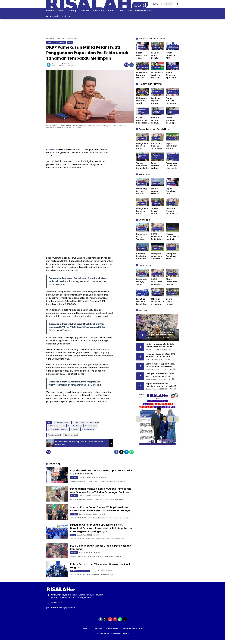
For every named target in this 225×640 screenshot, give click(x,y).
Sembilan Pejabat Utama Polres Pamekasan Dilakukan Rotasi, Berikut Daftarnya (156, 101)
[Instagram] (110, 619)
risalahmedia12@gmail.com (63, 607)
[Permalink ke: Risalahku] (49, 64)
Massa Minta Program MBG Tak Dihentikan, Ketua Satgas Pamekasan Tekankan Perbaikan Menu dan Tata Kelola (142, 75)
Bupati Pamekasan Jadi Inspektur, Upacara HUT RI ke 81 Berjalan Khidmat (142, 55)
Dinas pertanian (63, 422)
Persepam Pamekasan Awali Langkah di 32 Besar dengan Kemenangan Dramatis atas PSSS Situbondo (172, 256)
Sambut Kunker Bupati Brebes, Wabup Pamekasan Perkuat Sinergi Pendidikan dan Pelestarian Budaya (100, 509)
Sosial (69, 42)
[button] (170, 4)
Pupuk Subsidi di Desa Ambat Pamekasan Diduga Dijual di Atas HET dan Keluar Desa (172, 101)
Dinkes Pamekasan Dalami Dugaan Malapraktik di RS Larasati (172, 282)
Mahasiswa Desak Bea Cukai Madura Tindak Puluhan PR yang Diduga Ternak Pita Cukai (142, 101)
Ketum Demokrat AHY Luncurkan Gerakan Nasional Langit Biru (171, 55)
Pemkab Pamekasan (59, 429)
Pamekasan (92, 426)
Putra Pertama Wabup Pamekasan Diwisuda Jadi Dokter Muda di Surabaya (156, 166)
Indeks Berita (112, 628)
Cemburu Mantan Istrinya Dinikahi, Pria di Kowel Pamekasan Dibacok (157, 120)
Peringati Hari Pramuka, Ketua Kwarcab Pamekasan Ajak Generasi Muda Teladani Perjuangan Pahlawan (100, 490)
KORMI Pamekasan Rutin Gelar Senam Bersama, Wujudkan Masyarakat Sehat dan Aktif (157, 236)
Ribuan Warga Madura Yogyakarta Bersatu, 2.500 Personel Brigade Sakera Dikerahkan (156, 191)
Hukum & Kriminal (156, 92)
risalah (76, 429)
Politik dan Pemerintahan (56, 42)
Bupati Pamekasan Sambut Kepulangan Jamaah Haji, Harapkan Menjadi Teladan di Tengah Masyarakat (172, 146)
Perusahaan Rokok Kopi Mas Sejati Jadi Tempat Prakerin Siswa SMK (172, 166)
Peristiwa (74, 477)
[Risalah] (97, 3)
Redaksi (86, 628)
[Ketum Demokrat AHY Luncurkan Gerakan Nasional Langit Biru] (57, 569)
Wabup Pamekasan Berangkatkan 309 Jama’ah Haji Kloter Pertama (142, 166)
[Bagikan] (131, 64)
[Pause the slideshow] (170, 419)
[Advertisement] (201, 58)
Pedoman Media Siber (132, 628)
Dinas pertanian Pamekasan (87, 422)
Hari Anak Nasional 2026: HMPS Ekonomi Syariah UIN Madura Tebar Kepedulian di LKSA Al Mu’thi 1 (156, 146)
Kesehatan (157, 229)
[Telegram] (126, 452)
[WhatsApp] (131, 452)
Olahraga (141, 248)
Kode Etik (98, 628)
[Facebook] (116, 452)
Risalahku (56, 64)
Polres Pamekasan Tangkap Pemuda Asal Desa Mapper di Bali (172, 120)
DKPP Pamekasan (57, 426)
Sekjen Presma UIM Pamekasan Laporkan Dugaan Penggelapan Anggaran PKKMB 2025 (142, 120)
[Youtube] (115, 619)
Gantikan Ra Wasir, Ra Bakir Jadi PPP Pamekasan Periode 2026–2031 (157, 75)
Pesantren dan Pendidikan (142, 111)
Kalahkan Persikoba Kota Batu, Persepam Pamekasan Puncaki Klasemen (142, 256)
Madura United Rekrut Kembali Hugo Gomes (172, 236)
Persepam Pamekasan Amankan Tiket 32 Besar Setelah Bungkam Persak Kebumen (156, 256)
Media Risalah (76, 426)
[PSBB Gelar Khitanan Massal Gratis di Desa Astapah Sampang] (57, 550)
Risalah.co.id (89, 429)
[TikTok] (125, 619)
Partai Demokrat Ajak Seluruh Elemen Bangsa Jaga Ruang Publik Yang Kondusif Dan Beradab (172, 75)
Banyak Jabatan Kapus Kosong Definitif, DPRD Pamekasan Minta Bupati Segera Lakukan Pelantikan (172, 301)
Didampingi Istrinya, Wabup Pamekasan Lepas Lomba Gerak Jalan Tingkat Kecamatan (142, 191)
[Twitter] (121, 452)
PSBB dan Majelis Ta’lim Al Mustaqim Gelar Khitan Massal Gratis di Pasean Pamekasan (157, 301)
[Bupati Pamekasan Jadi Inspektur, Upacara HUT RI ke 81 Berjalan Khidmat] (57, 475)
